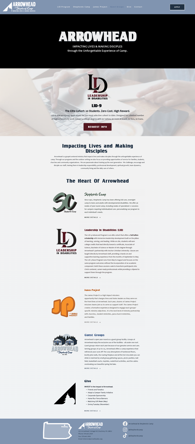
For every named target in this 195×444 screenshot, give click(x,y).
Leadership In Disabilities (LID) (103, 229)
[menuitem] (62, 6)
